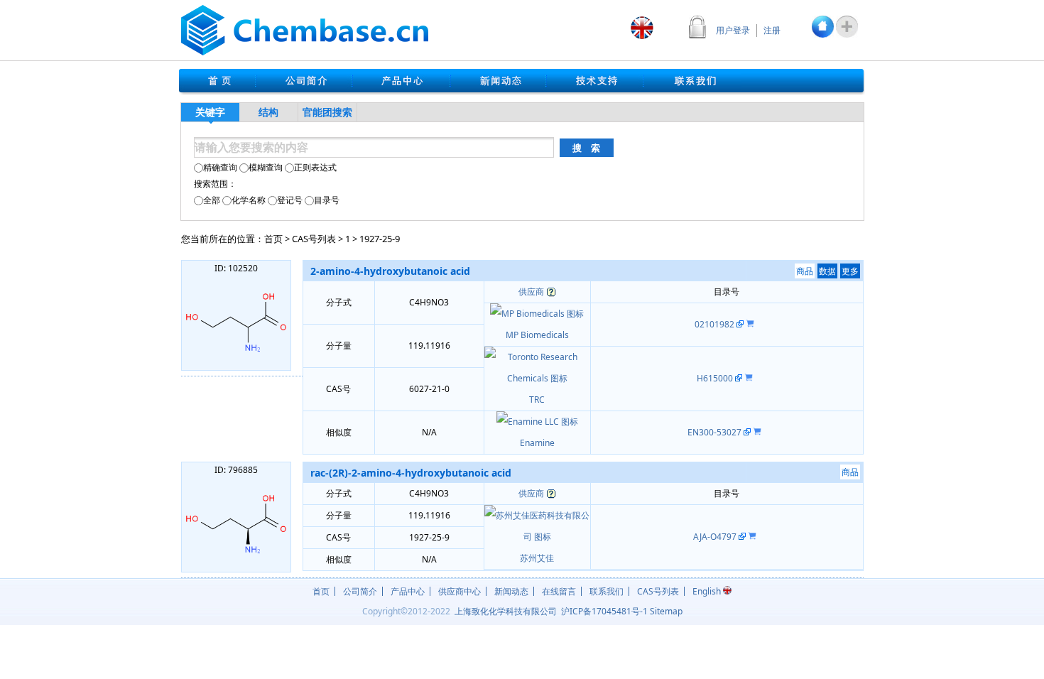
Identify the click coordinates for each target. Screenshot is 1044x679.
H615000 (716, 378)
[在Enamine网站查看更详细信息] (747, 432)
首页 (273, 238)
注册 (772, 30)
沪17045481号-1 (604, 611)
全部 (211, 200)
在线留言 (559, 591)
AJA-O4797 (716, 537)
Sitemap (666, 611)
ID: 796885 (236, 470)
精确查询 (220, 167)
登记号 (290, 200)
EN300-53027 (715, 432)
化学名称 (249, 200)
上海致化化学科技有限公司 (506, 611)
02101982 (715, 324)
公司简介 (360, 591)
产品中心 (408, 591)
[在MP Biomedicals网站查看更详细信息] (740, 324)
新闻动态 (511, 591)
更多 (850, 271)
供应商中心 (459, 591)
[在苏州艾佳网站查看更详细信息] (742, 537)
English (707, 591)
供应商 (531, 292)
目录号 (326, 200)
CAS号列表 (314, 238)
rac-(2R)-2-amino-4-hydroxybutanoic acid (410, 472)
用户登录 (733, 30)
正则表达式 (315, 167)
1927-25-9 (379, 238)
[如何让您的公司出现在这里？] (551, 292)
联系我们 (606, 591)
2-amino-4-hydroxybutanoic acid (390, 271)
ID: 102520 (236, 268)
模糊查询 (266, 167)
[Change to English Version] (642, 27)
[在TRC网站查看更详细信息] (738, 378)
